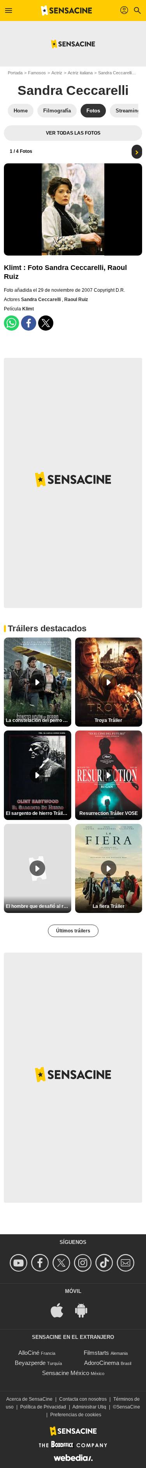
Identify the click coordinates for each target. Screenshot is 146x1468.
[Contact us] (127, 1263)
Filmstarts (96, 1352)
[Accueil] (66, 10)
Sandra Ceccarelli (115, 72)
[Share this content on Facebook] (28, 323)
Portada (15, 72)
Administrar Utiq (89, 1407)
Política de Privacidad (43, 1407)
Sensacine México (65, 1373)
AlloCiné (28, 1352)
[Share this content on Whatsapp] (11, 323)
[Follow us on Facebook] (41, 1263)
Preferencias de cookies (75, 1414)
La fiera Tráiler (109, 906)
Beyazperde (30, 1362)
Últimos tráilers (73, 931)
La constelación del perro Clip (38, 720)
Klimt (28, 309)
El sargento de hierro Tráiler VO (38, 813)
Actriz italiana (80, 72)
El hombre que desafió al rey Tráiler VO (38, 906)
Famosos (37, 72)
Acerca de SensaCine (29, 1399)
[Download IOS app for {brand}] (61, 1309)
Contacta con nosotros (83, 1399)
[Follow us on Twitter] (62, 1263)
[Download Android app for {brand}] (85, 1309)
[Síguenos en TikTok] (105, 1263)
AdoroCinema (101, 1362)
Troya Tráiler (108, 720)
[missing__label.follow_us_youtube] (20, 1263)
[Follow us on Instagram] (84, 1263)
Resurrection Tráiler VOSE (108, 813)
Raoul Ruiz (76, 299)
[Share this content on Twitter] (45, 323)
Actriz (56, 72)
